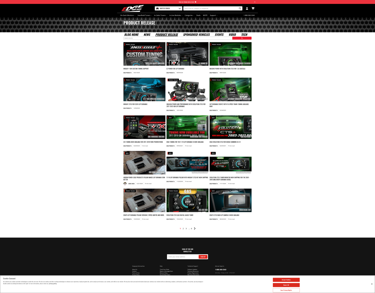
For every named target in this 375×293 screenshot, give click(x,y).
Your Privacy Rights (286, 290)
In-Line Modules (175, 15)
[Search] (239, 8)
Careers (134, 271)
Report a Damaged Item (166, 271)
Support (213, 15)
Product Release (166, 34)
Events (219, 34)
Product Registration (193, 273)
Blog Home (131, 34)
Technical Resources (193, 271)
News (147, 34)
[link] (144, 54)
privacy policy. (53, 284)
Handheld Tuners (144, 15)
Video (232, 34)
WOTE (205, 15)
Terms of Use (136, 273)
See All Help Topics (165, 275)
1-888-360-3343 (220, 270)
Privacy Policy (136, 275)
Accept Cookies (286, 280)
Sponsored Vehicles (196, 34)
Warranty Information (193, 275)
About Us (134, 269)
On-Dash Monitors (127, 15)
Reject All (286, 285)
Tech (244, 34)
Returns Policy (163, 273)
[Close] (372, 284)
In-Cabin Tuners (160, 15)
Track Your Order (164, 269)
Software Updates (192, 269)
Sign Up (203, 257)
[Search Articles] (242, 38)
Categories (189, 15)
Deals (198, 15)
